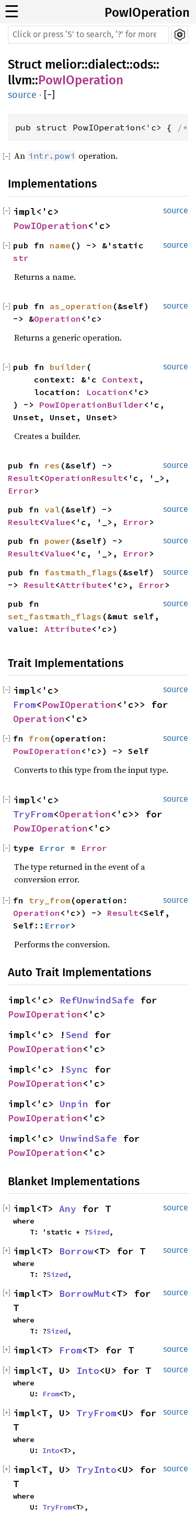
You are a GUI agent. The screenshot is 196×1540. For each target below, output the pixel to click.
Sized (98, 1232)
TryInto (96, 1469)
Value (57, 522)
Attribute (83, 585)
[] (49, 95)
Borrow (76, 1251)
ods (143, 64)
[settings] (179, 34)
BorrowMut (85, 1293)
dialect (107, 64)
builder (68, 367)
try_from (50, 900)
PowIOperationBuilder (91, 404)
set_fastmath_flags (55, 616)
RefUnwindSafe (97, 1000)
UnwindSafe (88, 1138)
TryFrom (33, 814)
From (24, 704)
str (21, 258)
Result (23, 478)
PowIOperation (147, 12)
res (52, 465)
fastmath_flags (81, 572)
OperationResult (83, 478)
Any (67, 1209)
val (52, 509)
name (60, 245)
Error (21, 490)
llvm (20, 80)
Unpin (74, 1104)
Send (76, 1035)
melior (63, 64)
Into (87, 1370)
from (39, 738)
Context (120, 379)
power (57, 541)
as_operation (81, 306)
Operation (57, 318)
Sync (76, 1069)
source (22, 95)
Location (107, 392)
